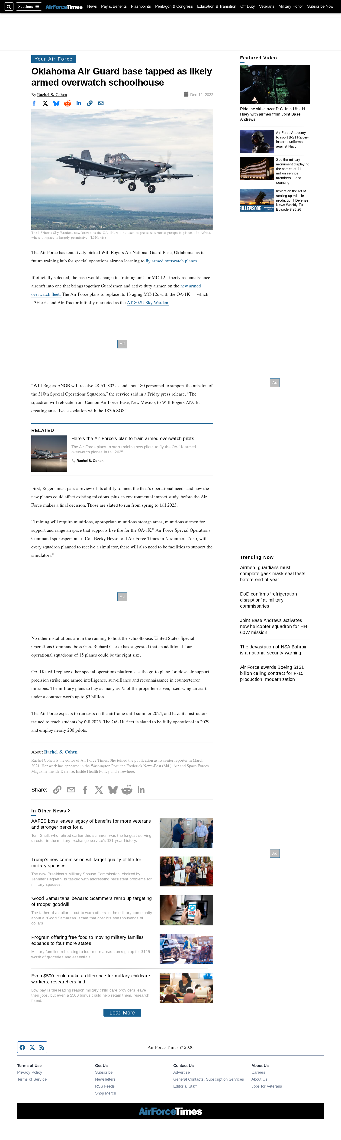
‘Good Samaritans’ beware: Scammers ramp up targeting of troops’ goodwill (91, 901)
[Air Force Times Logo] (64, 6)
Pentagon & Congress (174, 6)
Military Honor (291, 6)
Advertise (181, 1072)
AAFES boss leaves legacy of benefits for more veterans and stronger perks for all (91, 824)
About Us (259, 1079)
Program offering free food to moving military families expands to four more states (87, 940)
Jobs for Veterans (266, 1086)
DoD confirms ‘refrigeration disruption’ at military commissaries (268, 600)
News (92, 6)
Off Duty (247, 6)
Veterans (266, 6)
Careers (258, 1072)
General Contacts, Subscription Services (208, 1079)
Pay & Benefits (114, 6)
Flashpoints (141, 6)
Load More (122, 1013)
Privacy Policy (29, 1072)
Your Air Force (54, 58)
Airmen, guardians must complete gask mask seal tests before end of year (272, 573)
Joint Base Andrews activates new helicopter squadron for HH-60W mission (274, 626)
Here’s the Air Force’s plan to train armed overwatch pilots (132, 438)
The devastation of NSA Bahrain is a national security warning (274, 649)
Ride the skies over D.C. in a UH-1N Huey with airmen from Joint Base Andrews (272, 114)
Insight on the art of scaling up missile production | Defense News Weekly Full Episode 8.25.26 (292, 200)
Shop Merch (105, 1093)
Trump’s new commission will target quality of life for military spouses (86, 862)
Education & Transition (216, 6)
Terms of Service (32, 1079)
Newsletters (105, 1079)
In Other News (48, 810)
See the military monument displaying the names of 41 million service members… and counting (292, 171)
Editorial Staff (185, 1086)
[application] (275, 84)
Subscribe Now (320, 6)
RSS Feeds (105, 1086)
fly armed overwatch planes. (172, 261)
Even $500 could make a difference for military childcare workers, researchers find (90, 978)
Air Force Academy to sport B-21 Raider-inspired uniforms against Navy (292, 139)
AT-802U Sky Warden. (148, 302)
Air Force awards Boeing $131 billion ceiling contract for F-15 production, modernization (272, 673)
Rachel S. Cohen (52, 94)
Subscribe (104, 1072)
